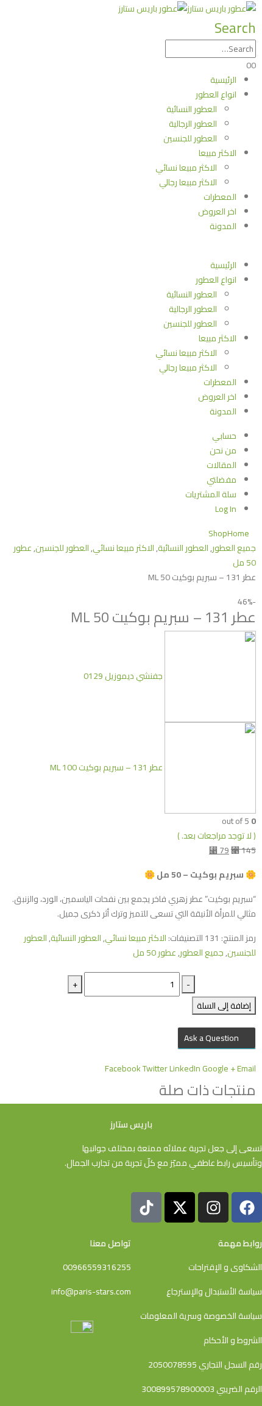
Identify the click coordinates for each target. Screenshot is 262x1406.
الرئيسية (223, 80)
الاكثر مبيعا (217, 153)
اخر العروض (217, 211)
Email (246, 1068)
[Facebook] (247, 1207)
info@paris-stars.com (91, 1291)
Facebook (123, 1068)
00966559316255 (97, 1267)
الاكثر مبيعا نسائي (186, 168)
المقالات (221, 465)
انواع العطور (216, 94)
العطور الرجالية (193, 124)
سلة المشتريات (210, 494)
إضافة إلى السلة (224, 1006)
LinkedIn (184, 1068)
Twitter (155, 1068)
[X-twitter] (180, 1207)
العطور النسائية (191, 109)
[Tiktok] (146, 1207)
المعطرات (220, 197)
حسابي (224, 436)
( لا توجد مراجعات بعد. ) (216, 835)
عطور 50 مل (154, 952)
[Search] (159, 49)
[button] (235, 28)
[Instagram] (213, 1207)
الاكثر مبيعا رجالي (188, 182)
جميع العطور (202, 952)
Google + (218, 1068)
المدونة (223, 226)
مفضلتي (221, 480)
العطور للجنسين (190, 138)
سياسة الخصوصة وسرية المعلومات (201, 1316)
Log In (225, 509)
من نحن (223, 450)
